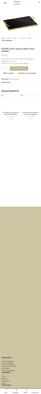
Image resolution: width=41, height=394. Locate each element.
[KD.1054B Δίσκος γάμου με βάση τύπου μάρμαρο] (30, 102)
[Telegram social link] (21, 82)
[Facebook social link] (11, 82)
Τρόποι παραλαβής (8, 364)
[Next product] (7, 44)
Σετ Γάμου (22, 38)
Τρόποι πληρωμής (7, 361)
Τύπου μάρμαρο (6, 40)
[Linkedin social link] (18, 82)
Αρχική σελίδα (6, 38)
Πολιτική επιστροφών (9, 366)
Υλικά (4, 383)
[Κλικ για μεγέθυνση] (5, 31)
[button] (17, 100)
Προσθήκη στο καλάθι (19, 68)
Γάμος (15, 38)
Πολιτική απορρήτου (8, 370)
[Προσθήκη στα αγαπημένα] (17, 97)
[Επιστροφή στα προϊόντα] (5, 44)
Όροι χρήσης (6, 368)
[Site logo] (20, 3)
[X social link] (14, 82)
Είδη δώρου (6, 381)
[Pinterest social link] (16, 82)
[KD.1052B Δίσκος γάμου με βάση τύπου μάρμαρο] (10, 102)
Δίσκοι (30, 38)
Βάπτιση (4, 378)
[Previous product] (2, 44)
